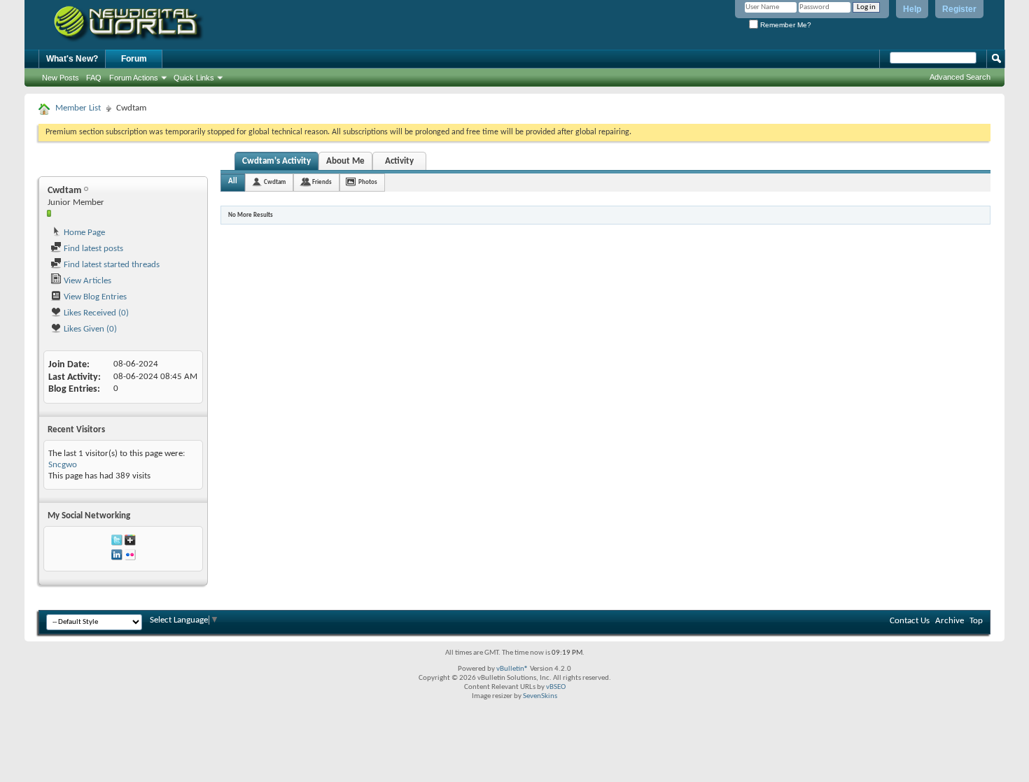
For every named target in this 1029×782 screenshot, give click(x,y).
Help (912, 9)
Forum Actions (133, 77)
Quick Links (194, 77)
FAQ (94, 77)
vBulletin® (512, 669)
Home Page (83, 232)
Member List (78, 108)
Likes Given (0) (89, 329)
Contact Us (910, 620)
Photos (367, 182)
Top (976, 620)
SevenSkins (540, 696)
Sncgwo (62, 464)
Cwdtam (275, 182)
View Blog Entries (94, 296)
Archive (949, 620)
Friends (322, 182)
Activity (399, 161)
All (232, 181)
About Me (345, 161)
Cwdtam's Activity (276, 161)
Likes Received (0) (95, 313)
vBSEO (556, 687)
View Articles (86, 280)
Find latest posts (92, 248)
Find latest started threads (111, 264)
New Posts (60, 77)
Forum (134, 59)
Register (959, 9)
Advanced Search (960, 77)
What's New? (72, 59)
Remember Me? (784, 25)
